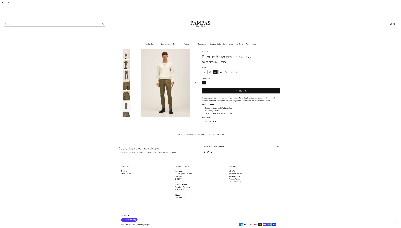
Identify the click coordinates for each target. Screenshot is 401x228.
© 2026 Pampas (127, 225)
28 (204, 72)
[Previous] (135, 83)
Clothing (176, 44)
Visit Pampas (251, 44)
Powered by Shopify (142, 225)
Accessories (188, 44)
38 (231, 72)
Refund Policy (234, 176)
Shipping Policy (235, 182)
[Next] (195, 83)
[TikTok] (8, 3)
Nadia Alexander (151, 44)
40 (237, 72)
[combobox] (52, 24)
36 (226, 72)
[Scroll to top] (396, 222)
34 (221, 72)
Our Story (239, 44)
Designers (202, 44)
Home (179, 134)
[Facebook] (2, 3)
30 (210, 72)
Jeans (186, 134)
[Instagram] (5, 3)
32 (215, 72)
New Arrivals (165, 44)
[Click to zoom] (195, 52)
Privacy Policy (234, 179)
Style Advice (228, 44)
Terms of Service (235, 174)
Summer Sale (215, 44)
